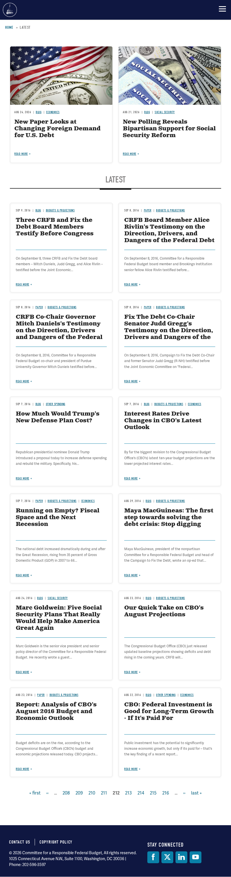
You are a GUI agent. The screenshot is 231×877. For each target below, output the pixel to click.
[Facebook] (153, 857)
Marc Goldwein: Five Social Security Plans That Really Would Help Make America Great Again (59, 618)
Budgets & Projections (168, 404)
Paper (39, 501)
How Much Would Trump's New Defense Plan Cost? (57, 417)
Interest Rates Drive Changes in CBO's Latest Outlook (162, 420)
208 (66, 793)
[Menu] (222, 8)
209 (79, 793)
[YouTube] (195, 857)
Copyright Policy (55, 842)
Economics (194, 404)
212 (116, 793)
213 (128, 793)
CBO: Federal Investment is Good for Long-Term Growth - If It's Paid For (169, 711)
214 (140, 793)
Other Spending (55, 404)
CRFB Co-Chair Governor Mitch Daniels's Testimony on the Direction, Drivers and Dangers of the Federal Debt (59, 330)
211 (104, 793)
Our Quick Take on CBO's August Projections (164, 611)
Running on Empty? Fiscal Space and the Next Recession (57, 517)
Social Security (58, 598)
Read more (22, 381)
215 (153, 793)
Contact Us (19, 842)
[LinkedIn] (181, 857)
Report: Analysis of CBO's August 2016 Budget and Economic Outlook (56, 711)
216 (165, 793)
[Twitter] (167, 857)
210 (91, 793)
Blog (38, 404)
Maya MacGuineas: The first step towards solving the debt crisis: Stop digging (168, 517)
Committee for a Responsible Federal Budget (10, 10)
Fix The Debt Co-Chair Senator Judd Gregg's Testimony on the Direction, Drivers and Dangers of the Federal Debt (168, 330)
